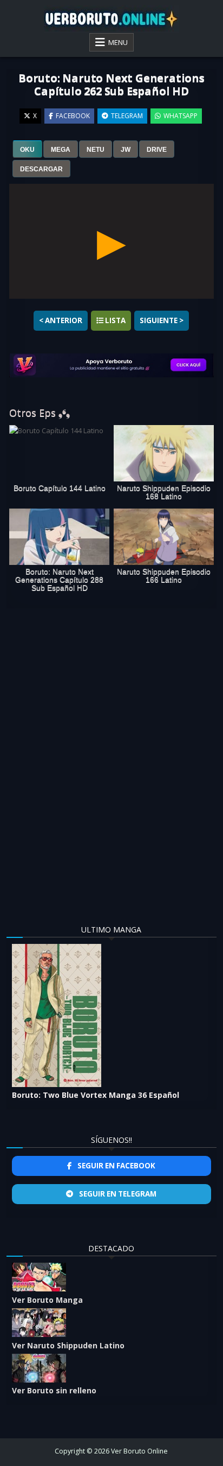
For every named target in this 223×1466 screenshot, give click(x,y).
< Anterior (60, 320)
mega (60, 149)
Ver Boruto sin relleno (54, 1390)
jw (125, 149)
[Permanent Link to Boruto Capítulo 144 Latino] (59, 453)
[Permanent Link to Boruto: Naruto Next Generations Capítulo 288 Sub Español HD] (59, 537)
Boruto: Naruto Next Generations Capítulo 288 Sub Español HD (59, 580)
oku (27, 149)
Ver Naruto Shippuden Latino (68, 1345)
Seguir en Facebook (115, 1166)
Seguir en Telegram (116, 1194)
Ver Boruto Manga (47, 1300)
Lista (114, 320)
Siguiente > (161, 320)
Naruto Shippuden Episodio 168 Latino (164, 492)
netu (95, 149)
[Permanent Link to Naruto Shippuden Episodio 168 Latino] (164, 453)
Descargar (41, 169)
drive (157, 149)
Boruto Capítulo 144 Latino (60, 488)
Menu (118, 42)
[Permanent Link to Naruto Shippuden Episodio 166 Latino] (164, 537)
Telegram (127, 115)
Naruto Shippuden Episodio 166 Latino (164, 576)
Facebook (73, 115)
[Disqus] (111, 755)
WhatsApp (180, 115)
